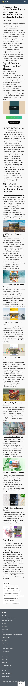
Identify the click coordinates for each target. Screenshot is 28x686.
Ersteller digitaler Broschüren (11, 598)
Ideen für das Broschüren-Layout (12, 590)
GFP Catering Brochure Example (12, 235)
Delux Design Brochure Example (12, 404)
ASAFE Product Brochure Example (13, 286)
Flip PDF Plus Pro (12, 67)
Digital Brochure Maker (11, 64)
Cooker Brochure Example (14, 472)
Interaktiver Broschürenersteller (11, 603)
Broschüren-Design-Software (11, 588)
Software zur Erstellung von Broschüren (13, 595)
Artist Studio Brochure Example (12, 323)
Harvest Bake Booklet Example (12, 359)
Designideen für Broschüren (10, 586)
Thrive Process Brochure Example (13, 509)
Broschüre (6, 583)
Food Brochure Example (13, 437)
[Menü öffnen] (25, 2)
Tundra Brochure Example (14, 195)
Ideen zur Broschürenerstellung (11, 593)
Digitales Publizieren (9, 600)
